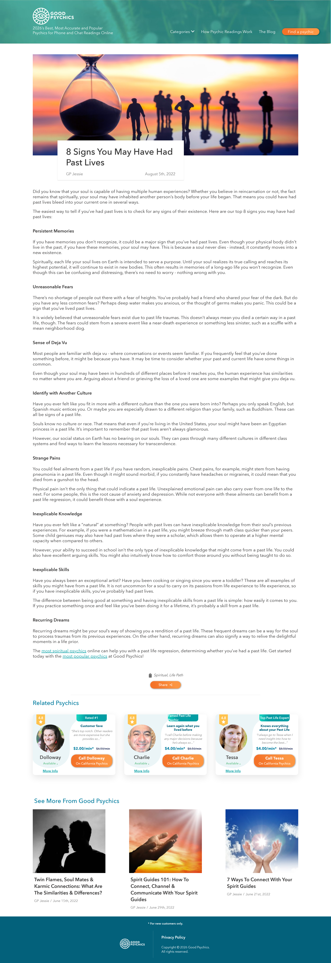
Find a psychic (301, 31)
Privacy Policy (173, 937)
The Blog (267, 31)
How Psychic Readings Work (226, 31)
